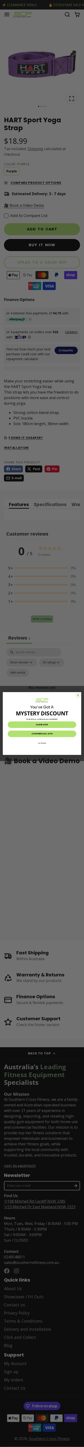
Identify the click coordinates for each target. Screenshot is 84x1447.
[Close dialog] (78, 695)
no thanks (42, 743)
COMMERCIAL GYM (42, 733)
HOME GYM (42, 724)
